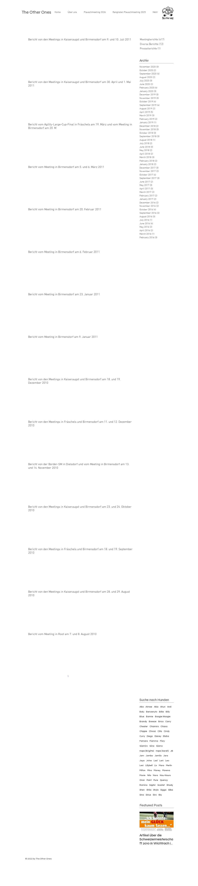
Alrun (162, 707)
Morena (166, 770)
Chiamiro (154, 726)
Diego (150, 736)
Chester (144, 726)
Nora (155, 775)
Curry (142, 736)
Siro (155, 795)
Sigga (163, 790)
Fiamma (154, 741)
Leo (167, 761)
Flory (162, 741)
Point (149, 780)
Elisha (166, 736)
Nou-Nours (165, 775)
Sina (142, 795)
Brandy (143, 721)
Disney (158, 736)
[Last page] (107, 676)
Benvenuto (151, 712)
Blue (142, 716)
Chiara (164, 726)
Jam (142, 756)
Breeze (152, 721)
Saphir (152, 785)
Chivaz (152, 731)
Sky (160, 795)
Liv (155, 765)
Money (157, 770)
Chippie (143, 731)
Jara (165, 756)
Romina (143, 785)
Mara (161, 765)
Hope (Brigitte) (147, 751)
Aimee (149, 707)
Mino (149, 770)
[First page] (55, 676)
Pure (155, 780)
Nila (149, 775)
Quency (164, 780)
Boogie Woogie (162, 716)
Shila (148, 790)
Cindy (167, 731)
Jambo (149, 756)
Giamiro (144, 746)
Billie (161, 712)
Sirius (148, 795)
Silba (170, 790)
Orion (142, 780)
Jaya (142, 761)
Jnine (149, 761)
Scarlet (161, 785)
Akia (156, 707)
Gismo (159, 746)
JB (171, 751)
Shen (142, 790)
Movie (142, 775)
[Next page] (100, 676)
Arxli (169, 707)
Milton (142, 770)
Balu (142, 712)
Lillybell (149, 765)
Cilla (160, 731)
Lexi (142, 765)
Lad (155, 761)
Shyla (156, 790)
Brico (161, 721)
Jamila (158, 756)
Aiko (142, 707)
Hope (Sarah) (162, 751)
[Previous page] (61, 676)
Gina (151, 746)
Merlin (169, 765)
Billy (168, 712)
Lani (161, 761)
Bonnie (149, 716)
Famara (144, 741)
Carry (168, 721)
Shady (170, 785)
